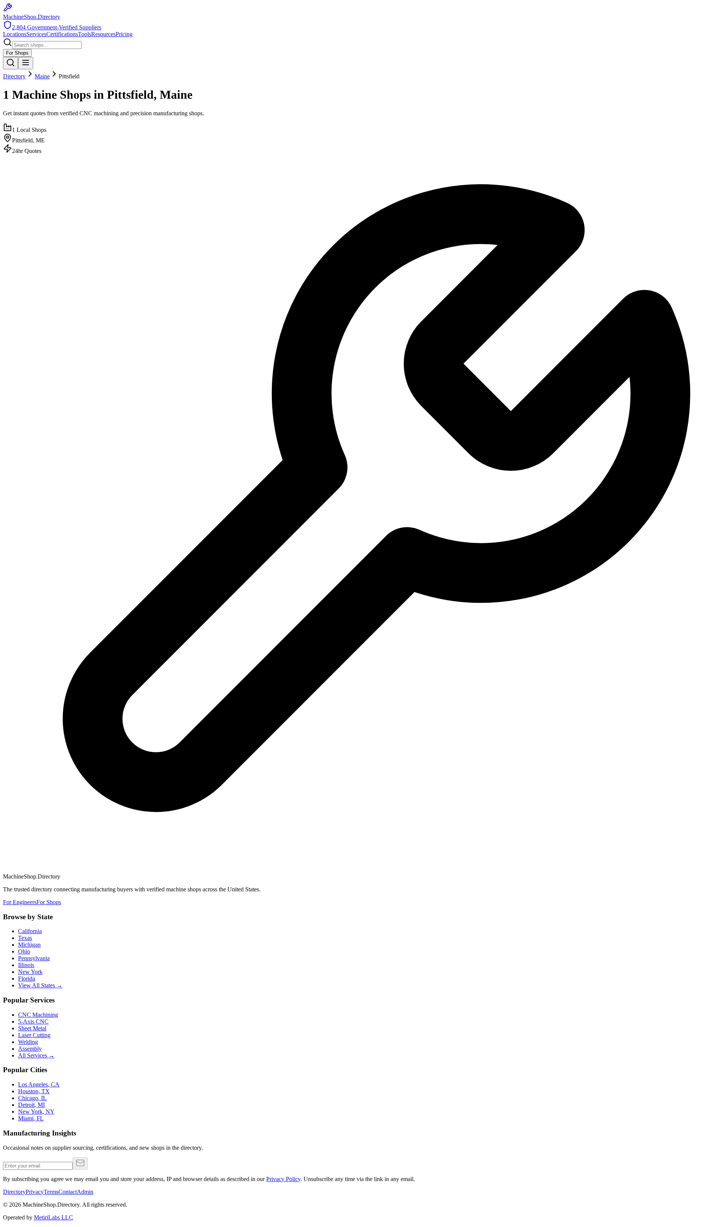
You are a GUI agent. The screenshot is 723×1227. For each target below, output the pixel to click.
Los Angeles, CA (38, 1084)
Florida (26, 978)
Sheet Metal (32, 1028)
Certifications (62, 34)
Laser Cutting (34, 1035)
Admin (85, 1192)
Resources (103, 34)
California (30, 931)
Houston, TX (34, 1091)
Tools (84, 34)
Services (36, 34)
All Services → (36, 1055)
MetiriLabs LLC (53, 1217)
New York (30, 972)
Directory (14, 76)
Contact (67, 1192)
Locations (14, 34)
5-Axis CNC (33, 1021)
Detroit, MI (31, 1105)
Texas (25, 938)
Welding (28, 1042)
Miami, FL (31, 1118)
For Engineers (20, 902)
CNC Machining (38, 1015)
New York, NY (36, 1111)
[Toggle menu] (25, 63)
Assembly (30, 1048)
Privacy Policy (283, 1179)
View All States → (40, 985)
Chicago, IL (32, 1098)
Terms (51, 1192)
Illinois (26, 965)
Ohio (24, 951)
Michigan (29, 944)
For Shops (17, 53)
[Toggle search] (10, 63)
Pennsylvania (34, 958)
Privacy (35, 1192)
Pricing (124, 34)
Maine (42, 76)
